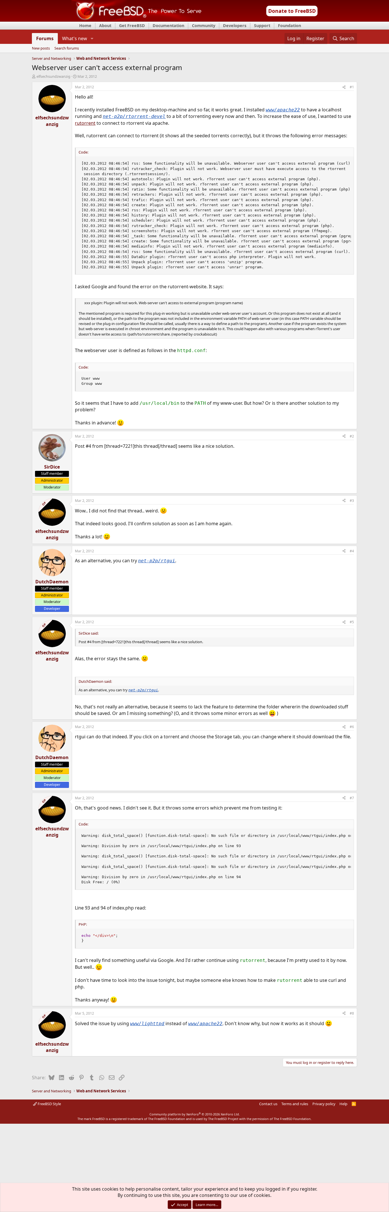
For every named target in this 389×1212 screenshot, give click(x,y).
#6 (352, 726)
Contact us (268, 1103)
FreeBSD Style (49, 1103)
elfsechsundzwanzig (53, 76)
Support (262, 25)
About (105, 25)
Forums (45, 38)
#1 (352, 87)
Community (203, 25)
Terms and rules (294, 1103)
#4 (352, 551)
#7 (352, 798)
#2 (352, 436)
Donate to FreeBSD (292, 10)
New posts (41, 48)
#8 (352, 1013)
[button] (92, 38)
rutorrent (85, 123)
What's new (74, 38)
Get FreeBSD (132, 25)
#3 (352, 500)
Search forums (66, 48)
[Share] (344, 87)
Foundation (289, 25)
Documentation (168, 25)
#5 (352, 622)
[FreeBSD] (136, 20)
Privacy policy (323, 1103)
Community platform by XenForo (195, 1114)
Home (85, 25)
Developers (234, 25)
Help (343, 1103)
